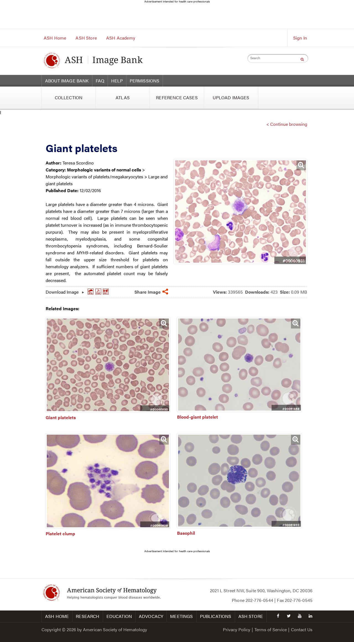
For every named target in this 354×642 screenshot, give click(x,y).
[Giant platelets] (108, 410)
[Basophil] (239, 526)
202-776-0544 (259, 600)
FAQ (100, 80)
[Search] (302, 59)
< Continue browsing (286, 124)
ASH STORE (250, 616)
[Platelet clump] (108, 526)
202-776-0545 (299, 600)
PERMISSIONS (145, 80)
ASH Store (86, 38)
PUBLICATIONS (215, 616)
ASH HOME (57, 616)
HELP (117, 80)
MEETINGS (181, 616)
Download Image (62, 291)
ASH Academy (120, 38)
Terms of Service (270, 629)
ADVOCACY (151, 616)
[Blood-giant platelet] (239, 410)
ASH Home (55, 38)
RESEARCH (87, 616)
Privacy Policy (236, 629)
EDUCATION (119, 616)
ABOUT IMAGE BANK (67, 80)
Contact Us (302, 629)
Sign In (300, 38)
